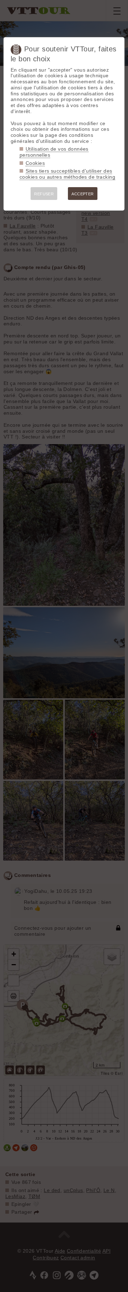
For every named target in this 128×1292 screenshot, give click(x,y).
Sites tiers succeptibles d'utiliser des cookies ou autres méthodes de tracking (67, 174)
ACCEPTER (82, 194)
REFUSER (44, 194)
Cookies (35, 163)
